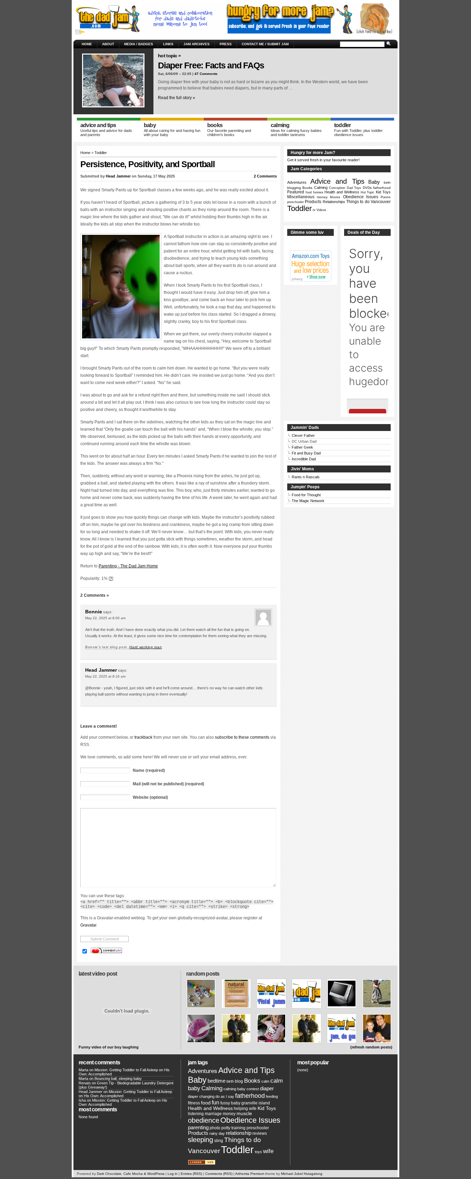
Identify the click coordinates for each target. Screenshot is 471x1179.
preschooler (295, 202)
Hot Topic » (169, 55)
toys (258, 1152)
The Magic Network (308, 501)
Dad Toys (354, 188)
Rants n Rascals (306, 477)
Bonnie (93, 611)
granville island (255, 1103)
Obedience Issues (360, 196)
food (308, 192)
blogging (294, 188)
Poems (386, 197)
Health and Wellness (341, 192)
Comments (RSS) (218, 1174)
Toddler (100, 153)
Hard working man (145, 647)
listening (196, 1113)
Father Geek (302, 447)
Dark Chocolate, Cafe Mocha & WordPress (130, 1174)
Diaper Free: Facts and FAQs (211, 65)
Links (168, 44)
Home (87, 44)
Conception (337, 188)
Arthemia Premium (249, 1174)
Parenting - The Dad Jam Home (128, 566)
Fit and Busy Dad (306, 453)
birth (387, 182)
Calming (321, 187)
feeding (272, 1096)
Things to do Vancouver (368, 201)
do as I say (225, 1096)
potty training (233, 1127)
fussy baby (230, 1103)
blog (239, 1081)
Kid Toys (383, 192)
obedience (203, 1120)
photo (215, 1127)
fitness (194, 1103)
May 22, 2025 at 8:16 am (105, 676)
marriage (213, 1113)
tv (314, 210)
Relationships (334, 202)
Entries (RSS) (191, 1174)
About (108, 44)
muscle (244, 1113)
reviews (259, 1133)
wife (268, 1151)
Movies (335, 197)
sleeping (200, 1139)
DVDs (367, 188)
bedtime (217, 1081)
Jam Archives (196, 44)
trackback (143, 737)
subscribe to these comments (242, 737)
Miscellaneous (300, 196)
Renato (85, 1083)
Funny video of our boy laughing (109, 1047)
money (322, 197)
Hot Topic (368, 192)
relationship (238, 1133)
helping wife (245, 1108)
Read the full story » (176, 97)
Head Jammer (118, 176)
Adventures (297, 182)
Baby (374, 182)
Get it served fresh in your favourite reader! (323, 160)
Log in (173, 1174)
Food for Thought (306, 495)
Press (226, 44)
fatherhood (382, 188)
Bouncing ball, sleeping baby (118, 1078)
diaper (267, 1088)
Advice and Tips (337, 181)
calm (265, 1081)
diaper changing (201, 1096)
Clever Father (303, 435)
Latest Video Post (98, 974)
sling (218, 1140)
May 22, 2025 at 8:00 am (105, 618)
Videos (321, 210)
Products (313, 201)
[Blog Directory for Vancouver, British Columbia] (202, 1163)
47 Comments (206, 74)
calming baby (234, 1089)
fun (215, 1102)
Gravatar (88, 925)
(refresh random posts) (371, 1047)
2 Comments (265, 176)
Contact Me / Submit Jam (265, 44)
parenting (198, 1127)
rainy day (217, 1133)
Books (307, 188)
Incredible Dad (304, 459)
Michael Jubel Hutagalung (301, 1174)
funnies (318, 192)
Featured (295, 192)
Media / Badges (138, 44)
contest (253, 1089)
